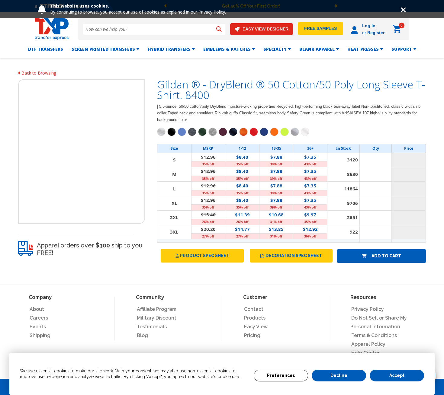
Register (375, 32)
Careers (39, 318)
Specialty (275, 49)
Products (254, 318)
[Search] (219, 29)
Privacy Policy (211, 12)
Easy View (256, 327)
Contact (253, 309)
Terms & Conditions (374, 335)
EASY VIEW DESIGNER (265, 29)
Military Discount (156, 318)
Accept (396, 375)
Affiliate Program (156, 309)
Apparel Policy (368, 344)
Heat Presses (363, 49)
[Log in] (355, 29)
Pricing (252, 335)
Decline (338, 375)
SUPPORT (401, 49)
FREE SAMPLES (320, 28)
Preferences (281, 375)
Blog (142, 335)
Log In (368, 25)
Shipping (40, 335)
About (37, 309)
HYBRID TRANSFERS (169, 49)
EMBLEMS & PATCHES (227, 49)
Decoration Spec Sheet (293, 255)
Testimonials (152, 327)
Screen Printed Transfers (103, 49)
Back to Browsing (38, 73)
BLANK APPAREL (317, 49)
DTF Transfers (45, 49)
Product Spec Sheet (204, 255)
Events (38, 327)
